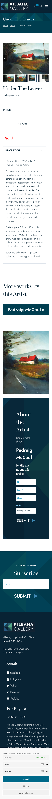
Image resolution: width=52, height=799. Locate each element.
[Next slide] (47, 58)
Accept (26, 779)
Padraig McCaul (11, 95)
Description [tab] (12, 150)
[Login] (41, 6)
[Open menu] (48, 6)
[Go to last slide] (5, 58)
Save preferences (26, 793)
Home (5, 25)
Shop (12, 25)
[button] (8, 78)
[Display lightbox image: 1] (26, 58)
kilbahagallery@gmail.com (16, 649)
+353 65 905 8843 (13, 652)
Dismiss (26, 786)
